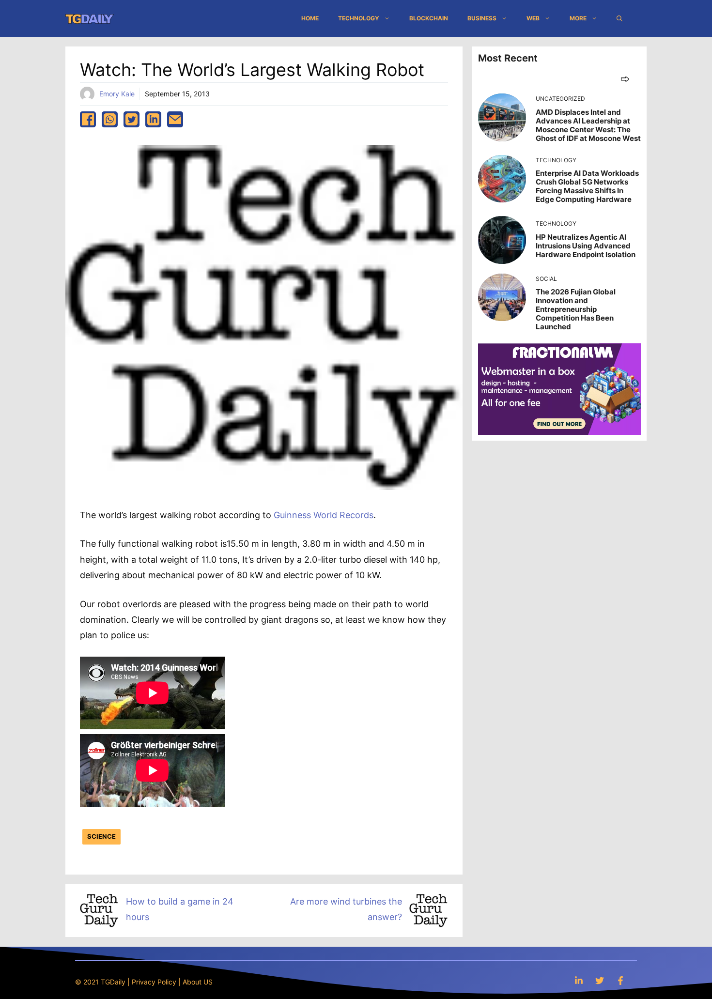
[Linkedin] (578, 980)
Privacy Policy (154, 982)
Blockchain (428, 18)
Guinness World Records (323, 515)
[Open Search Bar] (619, 18)
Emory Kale (117, 94)
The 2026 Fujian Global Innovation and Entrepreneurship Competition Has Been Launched (576, 309)
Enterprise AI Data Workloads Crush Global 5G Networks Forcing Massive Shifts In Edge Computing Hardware (587, 186)
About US (198, 982)
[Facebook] (620, 980)
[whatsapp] (110, 119)
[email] (175, 119)
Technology (358, 18)
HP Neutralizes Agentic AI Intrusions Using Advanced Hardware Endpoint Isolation (585, 245)
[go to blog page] (625, 79)
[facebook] (88, 119)
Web (533, 18)
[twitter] (131, 119)
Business (481, 18)
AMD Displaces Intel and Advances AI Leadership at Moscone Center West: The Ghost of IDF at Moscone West (588, 125)
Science (101, 836)
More (578, 18)
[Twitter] (599, 980)
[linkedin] (153, 119)
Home (310, 18)
